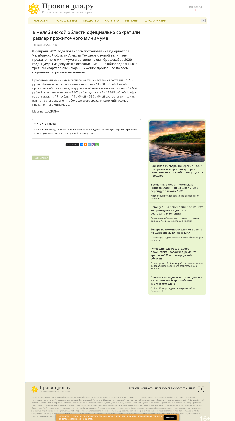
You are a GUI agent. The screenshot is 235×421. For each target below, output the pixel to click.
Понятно (170, 418)
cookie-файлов (84, 419)
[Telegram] (89, 144)
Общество (91, 20)
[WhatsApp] (97, 144)
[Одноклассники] (85, 144)
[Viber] (93, 144)
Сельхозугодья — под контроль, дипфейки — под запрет (65, 133)
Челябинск (40, 157)
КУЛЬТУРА (112, 20)
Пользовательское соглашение (175, 388)
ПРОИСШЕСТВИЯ (65, 20)
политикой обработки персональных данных (138, 416)
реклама (134, 388)
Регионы (131, 20)
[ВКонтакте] (81, 144)
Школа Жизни (155, 20)
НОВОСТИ (41, 20)
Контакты (147, 388)
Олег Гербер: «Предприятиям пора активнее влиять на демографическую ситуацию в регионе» (85, 129)
